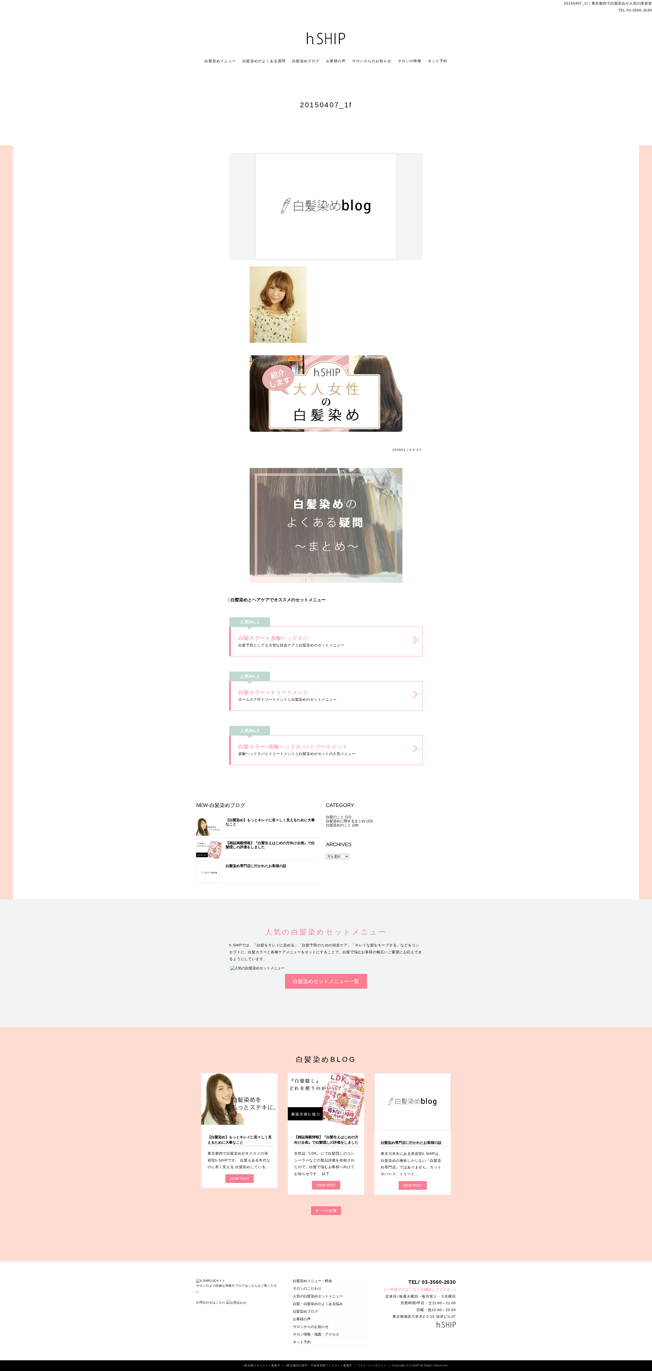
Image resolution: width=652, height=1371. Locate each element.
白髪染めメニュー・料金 (312, 1281)
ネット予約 (437, 61)
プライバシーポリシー (372, 1365)
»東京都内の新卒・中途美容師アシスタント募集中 (319, 1365)
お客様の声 (336, 61)
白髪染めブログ (306, 61)
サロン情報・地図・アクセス (316, 1334)
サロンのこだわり (307, 1288)
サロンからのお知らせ (372, 61)
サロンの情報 (410, 61)
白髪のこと (335, 817)
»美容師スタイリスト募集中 (262, 1365)
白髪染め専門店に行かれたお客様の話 (256, 866)
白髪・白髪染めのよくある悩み (318, 1304)
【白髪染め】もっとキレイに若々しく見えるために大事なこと (270, 822)
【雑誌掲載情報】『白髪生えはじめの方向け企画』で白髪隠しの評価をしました (270, 845)
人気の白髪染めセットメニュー (318, 1296)
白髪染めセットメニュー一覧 (326, 981)
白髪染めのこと (338, 825)
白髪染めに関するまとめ (345, 821)
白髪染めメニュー (221, 61)
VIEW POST (239, 1179)
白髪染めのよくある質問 (264, 61)
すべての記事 (326, 1211)
